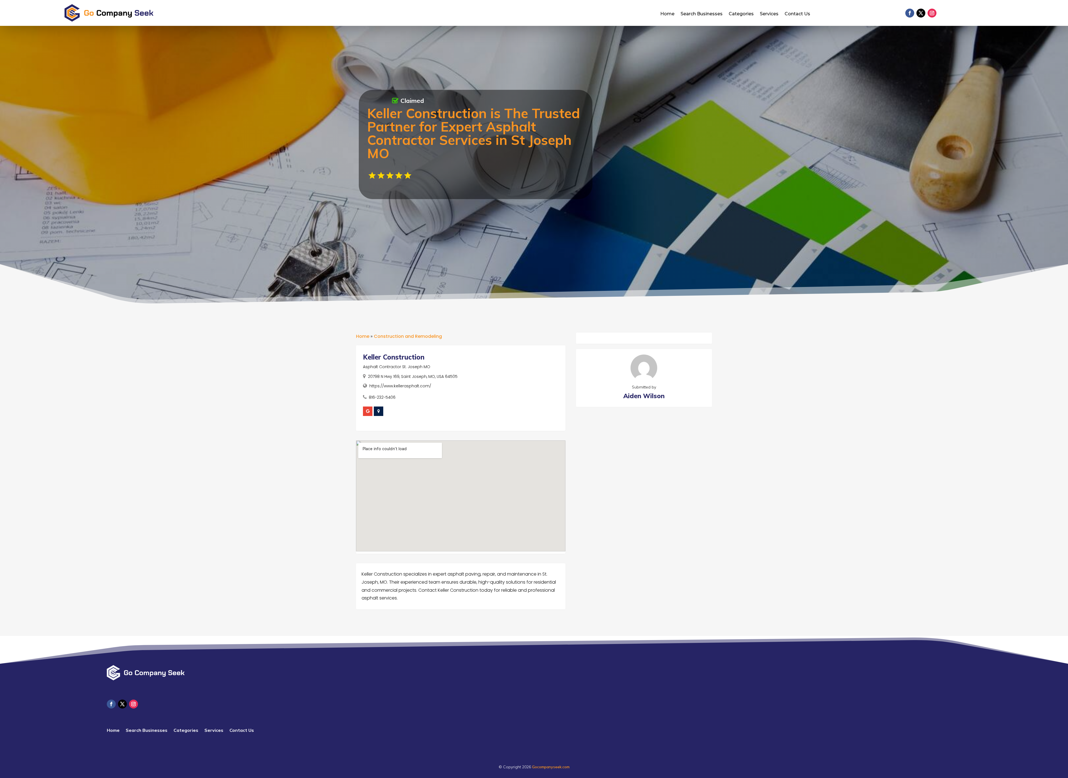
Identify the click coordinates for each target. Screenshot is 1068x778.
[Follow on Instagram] (932, 13)
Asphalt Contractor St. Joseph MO (396, 367)
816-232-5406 (382, 397)
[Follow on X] (920, 13)
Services (769, 14)
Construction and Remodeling (408, 336)
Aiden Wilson (644, 396)
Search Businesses (702, 14)
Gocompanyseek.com (551, 766)
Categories (741, 14)
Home (667, 14)
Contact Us (797, 14)
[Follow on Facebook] (909, 13)
